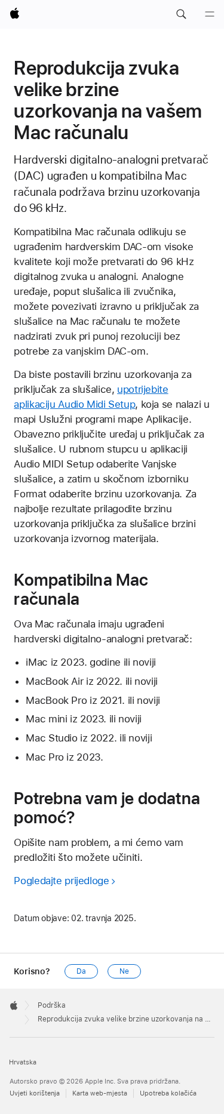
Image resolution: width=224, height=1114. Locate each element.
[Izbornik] (209, 14)
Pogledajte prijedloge (61, 881)
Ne (124, 971)
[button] (181, 14)
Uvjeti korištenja (35, 1093)
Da (81, 971)
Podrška (52, 1005)
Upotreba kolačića (168, 1093)
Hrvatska (22, 1062)
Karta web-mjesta (99, 1093)
